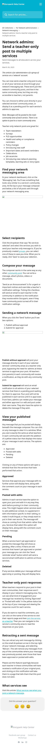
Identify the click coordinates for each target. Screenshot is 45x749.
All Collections (7, 28)
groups (22, 251)
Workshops (22, 738)
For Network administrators (26, 28)
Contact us (32, 735)
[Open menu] (41, 4)
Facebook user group (17, 735)
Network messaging (10, 30)
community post (15, 273)
